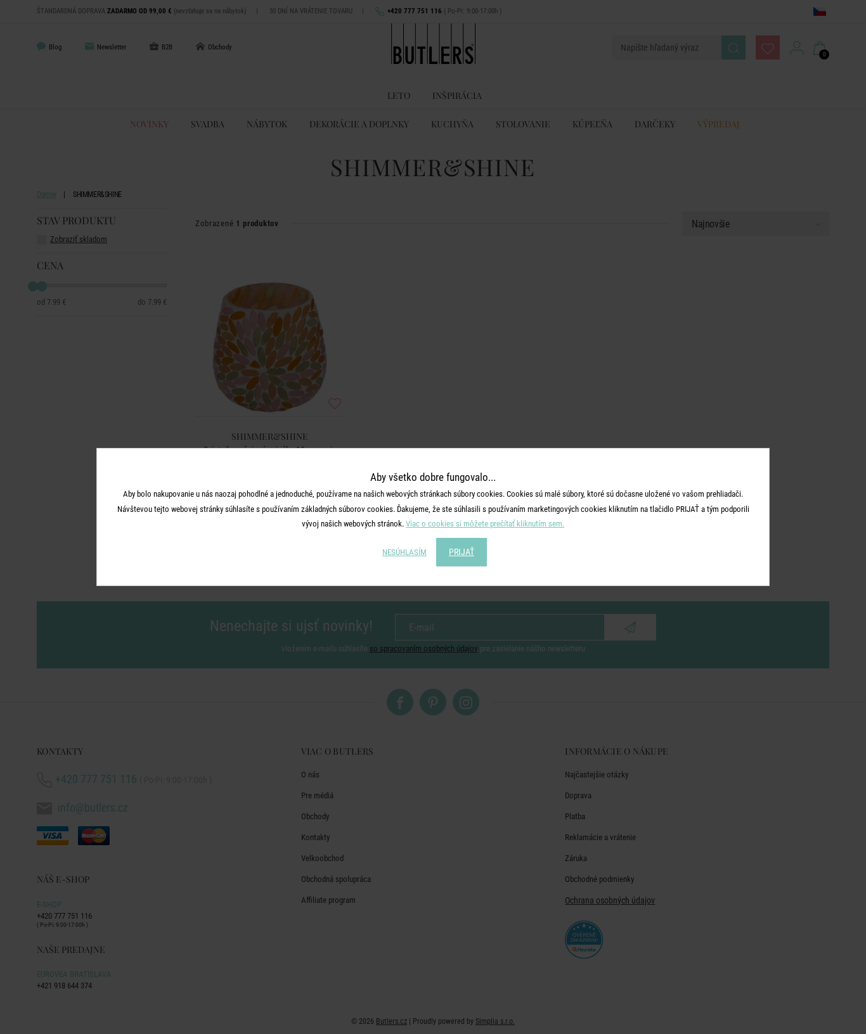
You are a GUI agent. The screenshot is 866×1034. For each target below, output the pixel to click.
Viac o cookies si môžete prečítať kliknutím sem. (485, 523)
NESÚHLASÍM (404, 552)
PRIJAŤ (461, 552)
